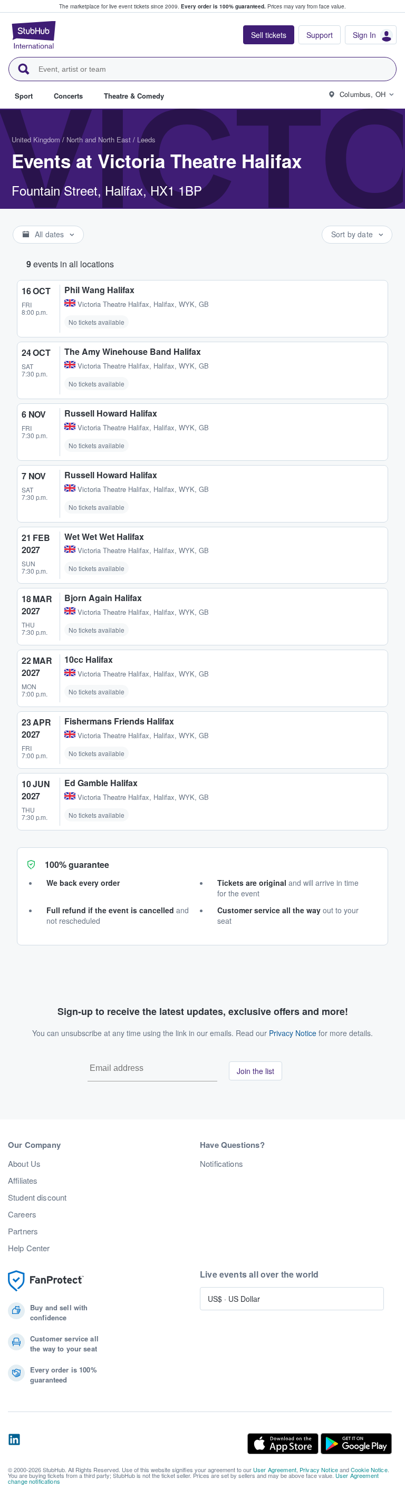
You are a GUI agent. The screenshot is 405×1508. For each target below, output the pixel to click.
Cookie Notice (369, 1469)
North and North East (98, 139)
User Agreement (274, 1469)
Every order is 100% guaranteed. (223, 6)
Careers (22, 1214)
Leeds (146, 139)
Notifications (221, 1163)
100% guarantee (77, 864)
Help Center (29, 1248)
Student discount (37, 1197)
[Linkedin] (14, 1443)
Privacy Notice (292, 1033)
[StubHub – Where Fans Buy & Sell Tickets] (33, 34)
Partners (23, 1231)
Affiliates (22, 1180)
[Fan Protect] (46, 1281)
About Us (24, 1163)
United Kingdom (36, 139)
